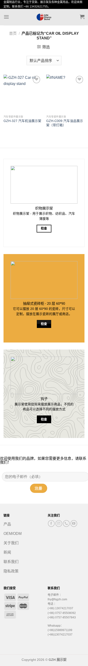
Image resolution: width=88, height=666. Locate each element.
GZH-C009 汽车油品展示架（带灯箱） (64, 123)
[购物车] (82, 16)
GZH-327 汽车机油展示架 (22, 121)
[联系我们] (66, 523)
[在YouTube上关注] (73, 523)
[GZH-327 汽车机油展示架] (23, 94)
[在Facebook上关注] (51, 523)
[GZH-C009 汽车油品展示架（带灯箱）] (65, 94)
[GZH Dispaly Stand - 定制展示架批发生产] (44, 17)
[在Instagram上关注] (58, 523)
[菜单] (6, 16)
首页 (13, 33)
